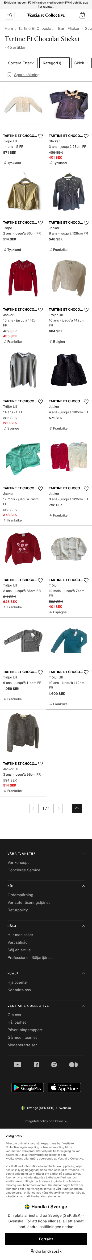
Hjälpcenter (18, 982)
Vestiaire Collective (28, 1006)
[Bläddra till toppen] (77, 808)
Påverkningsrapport (25, 1030)
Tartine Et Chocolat (35, 28)
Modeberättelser (22, 1045)
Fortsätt (46, 1239)
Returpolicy (18, 910)
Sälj (12, 926)
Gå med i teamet (22, 1037)
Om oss (14, 1014)
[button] (82, 15)
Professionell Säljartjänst (30, 957)
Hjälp (13, 974)
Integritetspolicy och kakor (44, 1121)
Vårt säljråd (18, 942)
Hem (9, 28)
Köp (11, 886)
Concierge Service (24, 870)
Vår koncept (18, 862)
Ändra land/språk (46, 1251)
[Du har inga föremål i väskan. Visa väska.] (82, 15)
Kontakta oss (19, 990)
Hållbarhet (17, 1022)
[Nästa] (58, 808)
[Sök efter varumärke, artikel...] (10, 15)
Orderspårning (20, 895)
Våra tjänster (22, 854)
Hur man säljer (20, 935)
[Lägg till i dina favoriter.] (40, 136)
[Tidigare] (34, 808)
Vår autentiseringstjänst (29, 902)
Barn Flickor (68, 28)
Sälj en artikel (20, 950)
